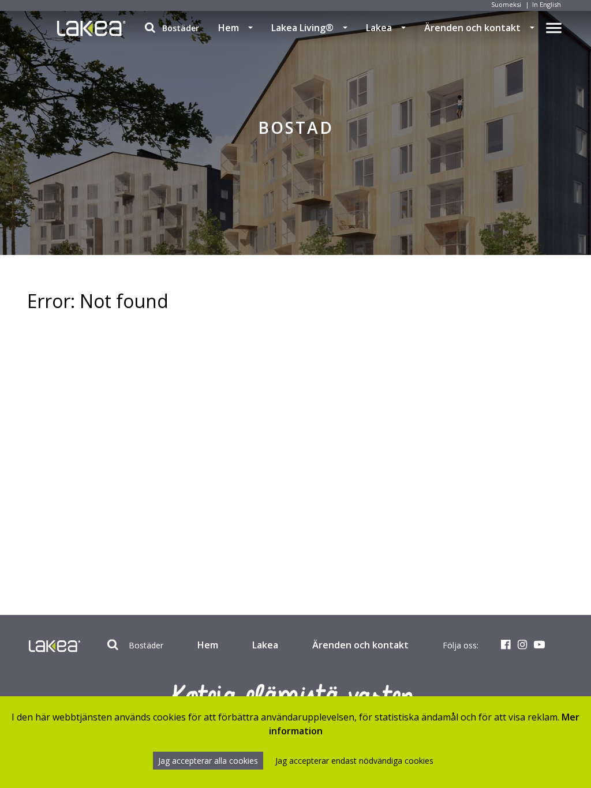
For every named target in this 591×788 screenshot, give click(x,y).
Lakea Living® (302, 27)
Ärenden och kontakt (472, 27)
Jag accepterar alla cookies (208, 760)
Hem (228, 27)
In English (546, 4)
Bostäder (179, 27)
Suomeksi (506, 4)
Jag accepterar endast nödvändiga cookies (354, 760)
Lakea (379, 27)
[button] (250, 27)
